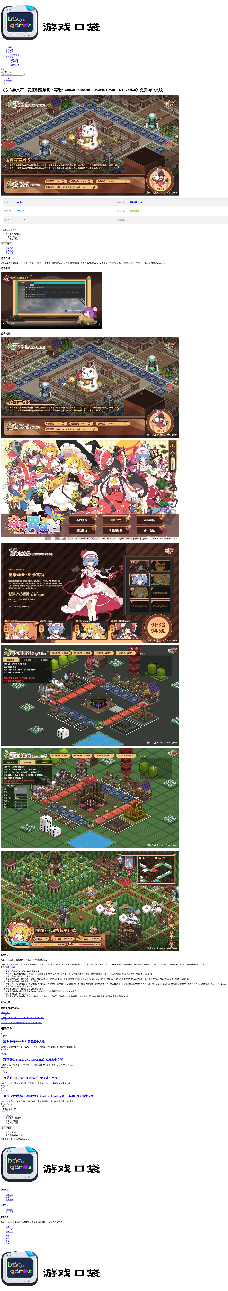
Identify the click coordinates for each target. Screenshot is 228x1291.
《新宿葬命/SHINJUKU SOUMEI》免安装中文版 (32, 1059)
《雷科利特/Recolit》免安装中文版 (23, 1041)
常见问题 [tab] (9, 251)
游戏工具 (14, 62)
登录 (3, 69)
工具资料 (9, 57)
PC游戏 (9, 47)
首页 (8, 79)
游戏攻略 (14, 60)
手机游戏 (9, 50)
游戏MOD (14, 65)
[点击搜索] (24, 74)
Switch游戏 (14, 55)
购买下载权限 (6, 244)
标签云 (8, 1197)
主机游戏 (9, 52)
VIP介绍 (9, 1210)
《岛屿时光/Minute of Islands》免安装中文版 (29, 1077)
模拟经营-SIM (136, 202)
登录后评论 (5, 1013)
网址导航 (9, 1200)
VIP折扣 (9, 1116)
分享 (3, 967)
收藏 (7, 967)
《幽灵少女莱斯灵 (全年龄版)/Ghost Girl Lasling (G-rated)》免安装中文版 (47, 1095)
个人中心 (9, 1195)
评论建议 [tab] (9, 253)
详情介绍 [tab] (9, 248)
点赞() (12, 967)
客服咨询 (9, 1212)
